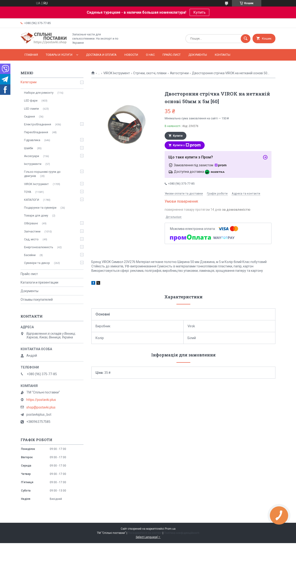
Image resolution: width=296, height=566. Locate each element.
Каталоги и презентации (39, 282)
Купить (199, 12)
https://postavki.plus (41, 400)
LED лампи (31, 108)
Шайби (28, 148)
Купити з (179, 145)
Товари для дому (36, 215)
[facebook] (93, 283)
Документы (197, 54)
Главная (31, 54)
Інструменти (32, 164)
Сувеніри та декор (37, 263)
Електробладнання (37, 124)
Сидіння (29, 116)
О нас (150, 54)
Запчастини (32, 231)
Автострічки (179, 73)
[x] (98, 283)
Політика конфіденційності (181, 533)
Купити (177, 135)
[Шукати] (245, 38)
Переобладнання (36, 132)
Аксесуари (31, 156)
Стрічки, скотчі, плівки (149, 73)
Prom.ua (170, 528)
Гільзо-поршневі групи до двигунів (42, 174)
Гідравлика (32, 140)
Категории (29, 82)
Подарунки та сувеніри (40, 207)
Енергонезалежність (38, 247)
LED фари (30, 100)
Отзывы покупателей (37, 299)
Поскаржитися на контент (145, 533)
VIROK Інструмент (116, 73)
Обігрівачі (31, 223)
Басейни (30, 255)
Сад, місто (31, 239)
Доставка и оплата (101, 54)
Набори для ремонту (38, 92)
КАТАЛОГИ (31, 199)
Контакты (222, 54)
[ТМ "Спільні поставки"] (44, 43)
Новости (131, 54)
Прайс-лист (172, 54)
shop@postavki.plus (41, 407)
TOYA (27, 192)
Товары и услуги (59, 54)
